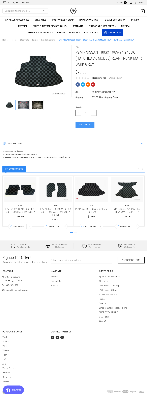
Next (142, 169)
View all (102, 321)
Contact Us (90, 32)
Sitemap (54, 285)
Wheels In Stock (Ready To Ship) (50, 26)
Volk (4, 346)
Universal (125, 26)
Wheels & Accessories (39, 32)
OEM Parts (78, 26)
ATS (4, 364)
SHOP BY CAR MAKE (108, 312)
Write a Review (115, 78)
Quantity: (79, 107)
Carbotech (7, 377)
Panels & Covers (48, 40)
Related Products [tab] (14, 169)
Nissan (14, 40)
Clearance (41, 20)
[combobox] (25, 11)
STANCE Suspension (115, 20)
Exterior (23, 26)
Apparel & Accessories (17, 20)
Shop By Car (114, 32)
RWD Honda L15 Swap (63, 20)
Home (4, 40)
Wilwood (6, 373)
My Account (139, 2)
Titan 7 (5, 355)
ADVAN (5, 341)
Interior (136, 20)
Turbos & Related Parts (101, 26)
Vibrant (5, 350)
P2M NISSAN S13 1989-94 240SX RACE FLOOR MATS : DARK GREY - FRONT (56, 212)
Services (74, 32)
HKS (4, 359)
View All (5, 381)
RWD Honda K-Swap (89, 20)
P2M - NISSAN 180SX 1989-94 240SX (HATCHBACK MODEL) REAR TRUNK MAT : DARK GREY (96, 40)
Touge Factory (9, 368)
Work (4, 337)
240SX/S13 (24, 40)
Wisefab (61, 32)
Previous (138, 169)
